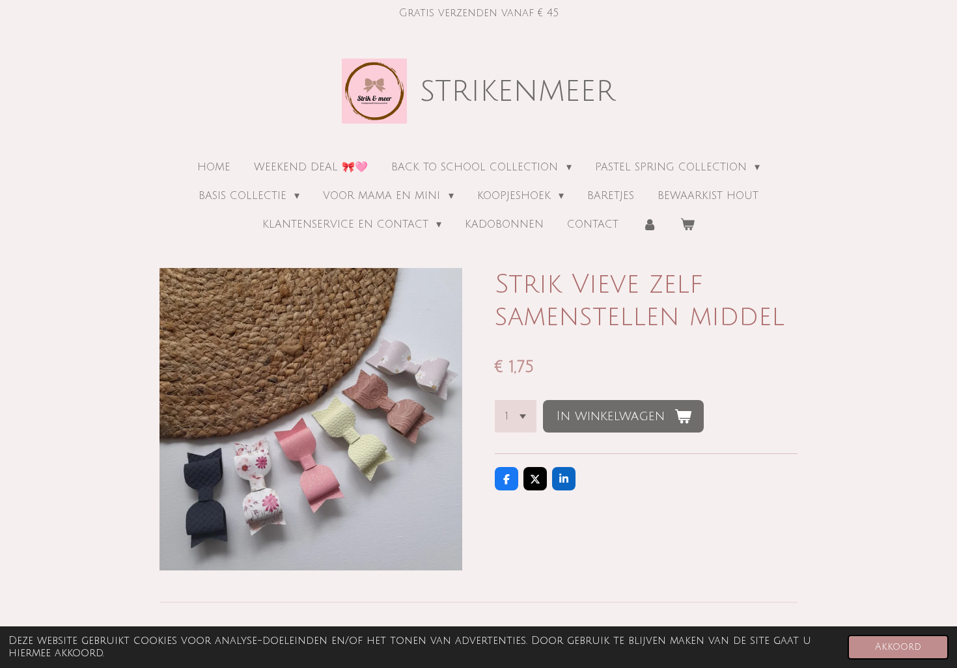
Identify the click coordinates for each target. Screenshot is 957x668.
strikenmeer (517, 91)
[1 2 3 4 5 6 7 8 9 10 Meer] (515, 416)
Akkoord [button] (898, 647)
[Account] (649, 224)
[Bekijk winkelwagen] (687, 224)
